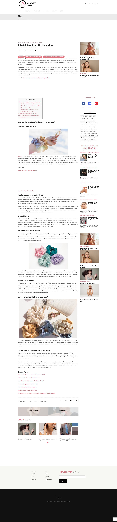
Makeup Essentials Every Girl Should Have (93, 218)
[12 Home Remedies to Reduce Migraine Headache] (83, 172)
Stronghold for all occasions (27, 111)
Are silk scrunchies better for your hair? (27, 113)
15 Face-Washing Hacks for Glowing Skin (89, 300)
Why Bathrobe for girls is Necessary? (27, 387)
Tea (95, 139)
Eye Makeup (88, 120)
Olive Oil (82, 137)
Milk (81, 135)
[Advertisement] (48, 33)
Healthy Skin (83, 131)
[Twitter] (56, 498)
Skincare (86, 139)
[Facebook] (89, 4)
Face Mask (93, 120)
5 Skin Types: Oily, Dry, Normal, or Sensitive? (92, 156)
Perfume (88, 281)
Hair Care (40, 42)
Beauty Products (21, 42)
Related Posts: (22, 117)
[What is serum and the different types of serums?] (89, 66)
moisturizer (85, 135)
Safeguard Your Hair (25, 107)
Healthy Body (83, 129)
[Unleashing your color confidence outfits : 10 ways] (69, 429)
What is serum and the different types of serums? (89, 76)
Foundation (83, 122)
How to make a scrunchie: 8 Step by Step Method (36, 78)
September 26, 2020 (83, 180)
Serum (86, 73)
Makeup (89, 133)
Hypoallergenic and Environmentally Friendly (31, 105)
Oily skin (96, 135)
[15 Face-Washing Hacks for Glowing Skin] (89, 290)
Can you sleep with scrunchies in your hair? (53, 56)
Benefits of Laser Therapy (63, 412)
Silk (38, 401)
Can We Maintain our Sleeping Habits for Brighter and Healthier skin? (36, 393)
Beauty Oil (85, 152)
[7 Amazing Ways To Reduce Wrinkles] (83, 205)
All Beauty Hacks (55, 501)
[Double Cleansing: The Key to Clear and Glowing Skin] (89, 48)
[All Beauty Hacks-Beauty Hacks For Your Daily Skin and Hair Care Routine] (27, 4)
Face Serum (82, 73)
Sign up (63, 481)
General (95, 199)
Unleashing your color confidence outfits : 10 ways (68, 439)
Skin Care (82, 139)
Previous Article (33, 410)
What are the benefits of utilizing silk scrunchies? (29, 102)
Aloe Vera (82, 116)
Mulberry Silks (21, 156)
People (93, 152)
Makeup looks (94, 133)
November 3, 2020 (83, 227)
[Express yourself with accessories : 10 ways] (48, 429)
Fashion (27, 42)
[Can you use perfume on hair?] (27, 429)
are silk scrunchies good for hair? (33, 56)
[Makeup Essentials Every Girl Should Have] (83, 220)
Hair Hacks (24, 401)
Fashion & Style (33, 42)
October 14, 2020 (83, 212)
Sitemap (68, 501)
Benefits (19, 401)
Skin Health (91, 139)
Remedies (86, 137)
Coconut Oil (83, 118)
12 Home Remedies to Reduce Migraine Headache (93, 171)
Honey (94, 131)
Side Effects (95, 137)
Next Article (62, 410)
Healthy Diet (89, 129)
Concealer (87, 118)
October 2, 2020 (83, 196)
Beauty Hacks (86, 199)
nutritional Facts (91, 135)
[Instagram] (97, 4)
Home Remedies (89, 131)
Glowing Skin (88, 122)
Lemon (85, 133)
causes (94, 116)
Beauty (40, 436)
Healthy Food (94, 129)
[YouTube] (94, 4)
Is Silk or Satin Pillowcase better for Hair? (28, 378)
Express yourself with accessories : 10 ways (48, 439)
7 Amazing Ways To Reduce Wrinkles (92, 203)
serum (90, 137)
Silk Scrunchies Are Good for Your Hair (29, 109)
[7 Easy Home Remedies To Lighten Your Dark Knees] (83, 189)
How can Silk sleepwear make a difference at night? (31, 374)
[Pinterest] (92, 4)
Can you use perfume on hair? (25, 439)
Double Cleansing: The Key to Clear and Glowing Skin (88, 58)
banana (86, 116)
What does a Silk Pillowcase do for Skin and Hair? (31, 381)
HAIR (92, 122)
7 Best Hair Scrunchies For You (26, 191)
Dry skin (92, 118)
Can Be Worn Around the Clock (28, 104)
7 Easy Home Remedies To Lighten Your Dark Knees (93, 187)
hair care (96, 122)
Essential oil (83, 120)
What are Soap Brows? (33, 412)
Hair (18, 436)
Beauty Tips (90, 152)
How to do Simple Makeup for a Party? (28, 384)
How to (29, 401)
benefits (21, 56)
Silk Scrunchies (43, 401)
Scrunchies (34, 401)
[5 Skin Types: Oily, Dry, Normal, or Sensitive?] (83, 157)
